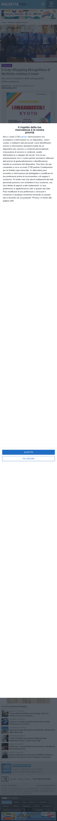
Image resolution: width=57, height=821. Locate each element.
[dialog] (28, 410)
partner (23, 137)
